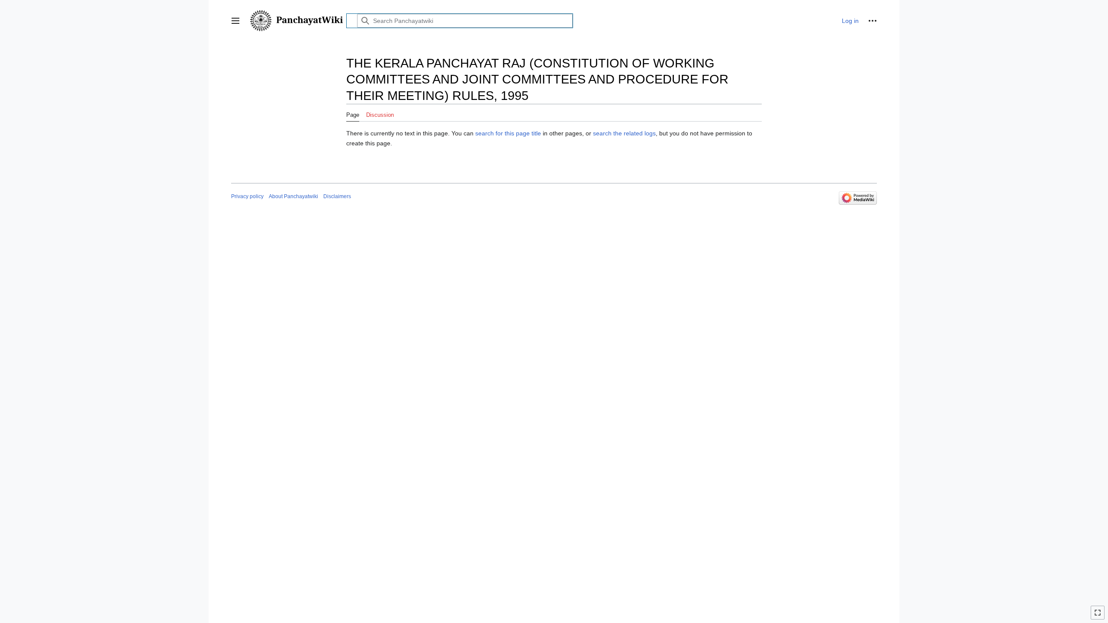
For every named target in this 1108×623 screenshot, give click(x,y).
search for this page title (508, 133)
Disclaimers (337, 196)
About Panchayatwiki (293, 196)
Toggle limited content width (1099, 616)
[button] (235, 21)
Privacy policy (247, 196)
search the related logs (624, 133)
